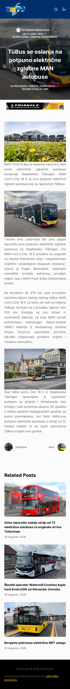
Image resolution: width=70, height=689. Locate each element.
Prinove (35, 36)
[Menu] (64, 9)
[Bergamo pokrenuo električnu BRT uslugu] (35, 619)
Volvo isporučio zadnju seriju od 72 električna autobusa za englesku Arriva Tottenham (32, 527)
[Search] (55, 9)
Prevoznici (22, 36)
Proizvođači (49, 36)
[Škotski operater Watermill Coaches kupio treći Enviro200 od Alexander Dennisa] (35, 561)
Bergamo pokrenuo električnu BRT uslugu (35, 643)
